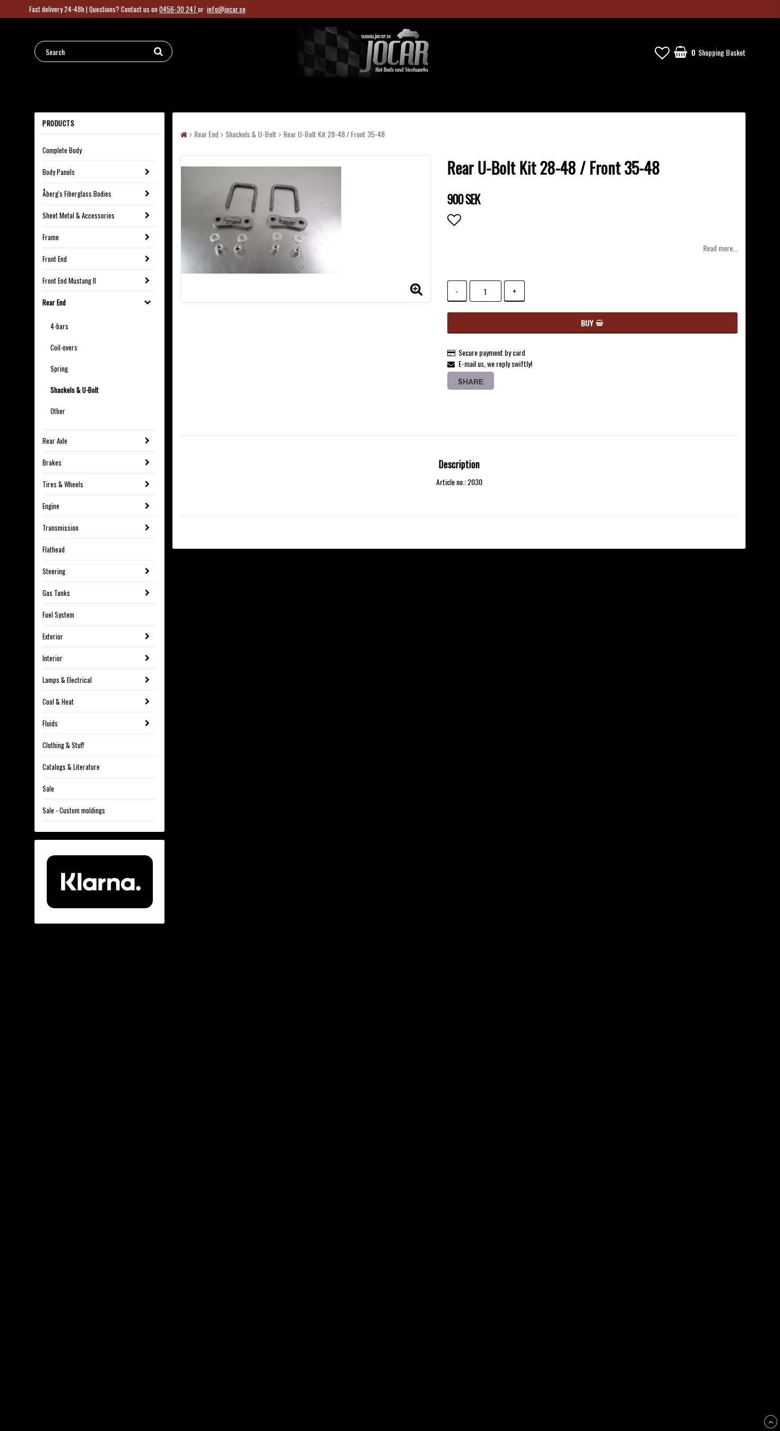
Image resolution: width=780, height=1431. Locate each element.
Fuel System (58, 614)
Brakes (52, 462)
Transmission (60, 527)
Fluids (50, 723)
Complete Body (62, 150)
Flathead (53, 549)
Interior (52, 658)
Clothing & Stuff (63, 745)
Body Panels (58, 171)
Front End (54, 258)
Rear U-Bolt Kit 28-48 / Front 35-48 (334, 133)
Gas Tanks (56, 592)
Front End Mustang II (69, 280)
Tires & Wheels (62, 484)
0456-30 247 (178, 9)
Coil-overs (63, 347)
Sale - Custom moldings (73, 810)
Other (57, 411)
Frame (50, 237)
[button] (662, 52)
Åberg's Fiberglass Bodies (76, 193)
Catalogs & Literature (71, 766)
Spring (59, 368)
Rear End (54, 302)
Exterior (52, 636)
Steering (53, 571)
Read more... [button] (720, 247)
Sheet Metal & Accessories (78, 215)
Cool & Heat (58, 701)
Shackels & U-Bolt (74, 389)
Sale (48, 788)
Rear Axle (54, 440)
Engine (50, 506)
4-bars (59, 326)
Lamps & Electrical (67, 679)
